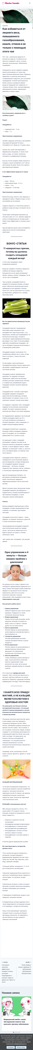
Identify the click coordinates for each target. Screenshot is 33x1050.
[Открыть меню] (29, 3)
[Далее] (28, 1014)
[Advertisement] (16, 938)
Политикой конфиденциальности (16, 1044)
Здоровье (5, 25)
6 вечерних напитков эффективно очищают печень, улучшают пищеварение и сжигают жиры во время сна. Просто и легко (8, 972)
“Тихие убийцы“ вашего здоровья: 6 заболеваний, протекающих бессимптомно (24, 968)
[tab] (13, 1032)
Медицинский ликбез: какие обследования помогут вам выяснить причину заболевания (16, 1021)
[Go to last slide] (4, 1014)
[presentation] (16, 1006)
